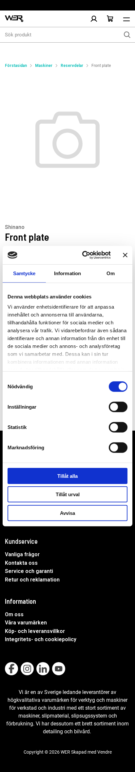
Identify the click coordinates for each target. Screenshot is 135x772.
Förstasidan (16, 65)
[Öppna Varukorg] (110, 18)
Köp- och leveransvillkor (35, 631)
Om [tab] (110, 273)
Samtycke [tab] (24, 273)
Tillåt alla (67, 475)
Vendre (104, 752)
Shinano (15, 227)
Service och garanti (29, 571)
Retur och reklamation (32, 580)
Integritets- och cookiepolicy (40, 639)
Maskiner (43, 65)
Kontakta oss (21, 563)
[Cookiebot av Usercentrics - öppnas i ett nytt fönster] (83, 255)
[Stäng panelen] (125, 255)
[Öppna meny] (126, 19)
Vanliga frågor (22, 554)
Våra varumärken (26, 623)
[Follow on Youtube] (58, 668)
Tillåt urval (68, 494)
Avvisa (67, 513)
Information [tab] (67, 273)
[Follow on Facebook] (11, 668)
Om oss (14, 614)
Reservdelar (72, 65)
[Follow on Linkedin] (42, 668)
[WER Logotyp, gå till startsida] (14, 18)
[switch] (118, 406)
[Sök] (127, 34)
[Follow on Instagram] (27, 668)
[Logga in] (94, 18)
